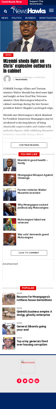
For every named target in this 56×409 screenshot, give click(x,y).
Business (30, 18)
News (5, 18)
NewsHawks (22, 79)
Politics (17, 18)
